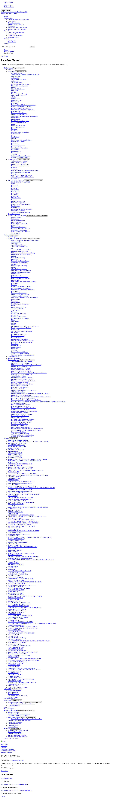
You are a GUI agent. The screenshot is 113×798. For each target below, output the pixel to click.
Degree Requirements (14, 23)
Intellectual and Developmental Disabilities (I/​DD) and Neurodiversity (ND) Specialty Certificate (38, 401)
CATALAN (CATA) (13, 472)
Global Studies (15, 117)
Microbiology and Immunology (20, 132)
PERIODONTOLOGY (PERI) (16, 618)
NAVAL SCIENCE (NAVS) (16, 593)
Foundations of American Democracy (21, 209)
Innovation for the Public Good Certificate (23, 398)
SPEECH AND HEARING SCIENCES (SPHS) (21, 668)
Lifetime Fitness (15, 207)
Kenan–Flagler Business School (20, 164)
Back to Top (4, 771)
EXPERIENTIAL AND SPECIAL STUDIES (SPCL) (23, 523)
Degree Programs (12, 237)
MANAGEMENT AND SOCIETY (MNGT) (20, 579)
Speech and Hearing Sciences (19, 352)
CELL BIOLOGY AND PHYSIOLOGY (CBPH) (22, 473)
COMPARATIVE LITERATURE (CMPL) (20, 491)
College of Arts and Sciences (19, 161)
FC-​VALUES (15, 190)
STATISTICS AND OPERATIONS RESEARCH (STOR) (24, 669)
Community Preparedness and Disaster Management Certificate (29, 373)
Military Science (15, 133)
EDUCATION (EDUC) (14, 510)
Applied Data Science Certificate (20, 363)
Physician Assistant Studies (18, 334)
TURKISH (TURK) (13, 676)
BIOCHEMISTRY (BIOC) (15, 457)
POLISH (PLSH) (13, 636)
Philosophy (14, 143)
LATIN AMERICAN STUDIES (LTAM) (19, 571)
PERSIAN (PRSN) (13, 620)
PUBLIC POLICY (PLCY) (15, 649)
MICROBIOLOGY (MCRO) (16, 590)
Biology (13, 87)
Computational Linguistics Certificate (21, 374)
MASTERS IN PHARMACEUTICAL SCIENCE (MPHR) (24, 582)
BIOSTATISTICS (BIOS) (15, 465)
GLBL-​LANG (15, 183)
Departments (11, 26)
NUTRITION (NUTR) (14, 601)
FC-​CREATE (15, 187)
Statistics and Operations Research (20, 156)
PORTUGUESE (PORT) (15, 639)
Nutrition (13, 138)
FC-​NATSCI (15, 193)
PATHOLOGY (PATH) (14, 614)
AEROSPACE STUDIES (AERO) (18, 440)
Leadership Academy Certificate (20, 406)
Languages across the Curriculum (20, 228)
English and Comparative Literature (21, 106)
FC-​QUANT (15, 196)
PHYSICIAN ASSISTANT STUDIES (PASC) (21, 633)
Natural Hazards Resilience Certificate (22, 414)
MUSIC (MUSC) (13, 591)
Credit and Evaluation (14, 717)
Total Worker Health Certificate (20, 433)
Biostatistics (14, 90)
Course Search (12, 42)
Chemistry (14, 92)
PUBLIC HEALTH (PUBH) (16, 647)
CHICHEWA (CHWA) (14, 478)
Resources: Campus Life (14, 732)
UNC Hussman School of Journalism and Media (24, 170)
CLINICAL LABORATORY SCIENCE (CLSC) (22, 486)
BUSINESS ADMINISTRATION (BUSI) (20, 469)
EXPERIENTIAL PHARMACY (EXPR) (19, 524)
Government (14, 169)
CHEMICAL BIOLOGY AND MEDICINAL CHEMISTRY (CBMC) (28, 475)
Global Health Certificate (18, 392)
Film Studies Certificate (17, 389)
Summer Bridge (15, 233)
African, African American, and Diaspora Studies (25, 74)
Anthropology (15, 78)
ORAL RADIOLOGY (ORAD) (17, 610)
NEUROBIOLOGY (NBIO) (16, 594)
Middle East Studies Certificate (20, 409)
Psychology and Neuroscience (19, 148)
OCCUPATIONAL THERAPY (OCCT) (19, 604)
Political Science (15, 146)
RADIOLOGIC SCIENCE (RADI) (18, 650)
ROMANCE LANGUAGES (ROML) (19, 655)
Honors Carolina (16, 222)
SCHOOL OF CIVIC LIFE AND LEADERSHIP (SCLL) (24, 658)
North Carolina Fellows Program (20, 231)
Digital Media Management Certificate (22, 384)
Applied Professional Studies (19, 246)
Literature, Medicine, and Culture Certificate (23, 408)
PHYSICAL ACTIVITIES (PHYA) (18, 631)
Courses (6, 39)
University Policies (13, 727)
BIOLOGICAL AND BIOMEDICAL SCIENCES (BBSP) (24, 461)
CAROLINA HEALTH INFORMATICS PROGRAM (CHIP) (25, 470)
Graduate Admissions (14, 705)
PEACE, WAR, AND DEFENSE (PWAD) (20, 615)
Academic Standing (13, 712)
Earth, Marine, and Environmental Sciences (23, 105)
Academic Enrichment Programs (17, 29)
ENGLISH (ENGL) (13, 513)
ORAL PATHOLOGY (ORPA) (17, 609)
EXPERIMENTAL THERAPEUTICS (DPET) (21, 526)
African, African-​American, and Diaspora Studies (25, 240)
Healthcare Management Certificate (21, 395)
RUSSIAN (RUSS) (13, 657)
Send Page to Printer (6, 778)
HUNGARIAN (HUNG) (15, 555)
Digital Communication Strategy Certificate (23, 381)
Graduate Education (13, 37)
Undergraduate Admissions (15, 702)
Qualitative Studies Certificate (19, 424)
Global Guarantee (16, 217)
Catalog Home (8, 5)
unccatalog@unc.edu (17, 760)
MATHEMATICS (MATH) (15, 587)
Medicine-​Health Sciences (18, 122)
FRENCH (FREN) (13, 529)
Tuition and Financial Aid (11, 738)
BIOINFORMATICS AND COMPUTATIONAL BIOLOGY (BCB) (27, 459)
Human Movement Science (18, 307)
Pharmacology (15, 329)
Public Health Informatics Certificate (21, 420)
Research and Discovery (18, 201)
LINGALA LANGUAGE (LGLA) (18, 574)
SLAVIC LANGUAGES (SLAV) (17, 661)
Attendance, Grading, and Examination (19, 714)
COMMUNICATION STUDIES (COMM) (20, 489)
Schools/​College (12, 159)
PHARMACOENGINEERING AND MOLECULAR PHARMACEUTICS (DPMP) (32, 623)
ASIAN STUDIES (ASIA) (15, 454)
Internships (14, 225)
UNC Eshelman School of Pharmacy (21, 175)
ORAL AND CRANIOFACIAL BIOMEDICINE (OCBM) (24, 607)
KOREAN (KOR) (13, 566)
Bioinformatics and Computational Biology (23, 253)
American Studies (16, 76)
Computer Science (16, 100)
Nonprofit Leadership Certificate (20, 416)
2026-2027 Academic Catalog (9, 13)
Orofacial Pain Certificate (18, 417)
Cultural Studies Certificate (18, 376)
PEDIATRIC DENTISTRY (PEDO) (18, 617)
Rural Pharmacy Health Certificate (20, 427)
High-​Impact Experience (18, 202)
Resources (7, 728)
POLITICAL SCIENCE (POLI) (17, 638)
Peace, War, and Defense (18, 141)
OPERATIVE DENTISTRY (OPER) (18, 606)
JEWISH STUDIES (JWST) (16, 564)
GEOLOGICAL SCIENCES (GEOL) (18, 534)
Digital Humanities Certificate (19, 382)
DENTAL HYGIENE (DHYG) (17, 500)
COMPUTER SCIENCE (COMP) (17, 492)
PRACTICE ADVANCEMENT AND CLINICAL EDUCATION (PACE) (29, 641)
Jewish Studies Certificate (18, 403)
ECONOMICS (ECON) (14, 508)
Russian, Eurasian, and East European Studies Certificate (27, 428)
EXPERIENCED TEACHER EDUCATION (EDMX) (23, 521)
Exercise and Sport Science (18, 113)
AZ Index (7, 4)
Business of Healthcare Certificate (20, 368)
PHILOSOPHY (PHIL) (14, 630)
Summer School (15, 178)
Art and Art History (16, 82)
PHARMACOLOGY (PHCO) (16, 625)
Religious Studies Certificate (19, 425)
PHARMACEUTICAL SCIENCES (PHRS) (20, 622)
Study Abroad (15, 219)
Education (14, 167)
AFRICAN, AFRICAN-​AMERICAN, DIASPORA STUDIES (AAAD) (28, 441)
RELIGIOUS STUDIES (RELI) (17, 653)
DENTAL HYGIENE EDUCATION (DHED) (21, 502)
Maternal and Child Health (18, 313)
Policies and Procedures (10, 710)
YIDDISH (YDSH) (13, 685)
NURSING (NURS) (13, 599)
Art (12, 248)
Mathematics (14, 130)
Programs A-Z (12, 21)
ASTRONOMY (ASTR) (15, 456)
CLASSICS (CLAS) (13, 484)
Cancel (3, 796)
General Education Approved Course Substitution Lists (26, 719)
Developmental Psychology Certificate (22, 379)
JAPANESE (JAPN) (13, 563)
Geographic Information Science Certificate (23, 390)
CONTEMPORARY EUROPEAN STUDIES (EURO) (23, 494)
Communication (15, 98)
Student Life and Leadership (19, 230)
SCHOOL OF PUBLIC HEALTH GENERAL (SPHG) (23, 660)
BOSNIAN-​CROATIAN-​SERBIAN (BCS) (20, 467)
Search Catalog (5, 46)
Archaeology (15, 81)
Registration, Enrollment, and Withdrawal (19, 720)
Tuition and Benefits (13, 725)
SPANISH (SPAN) (13, 666)
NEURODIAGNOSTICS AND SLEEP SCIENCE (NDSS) (25, 596)
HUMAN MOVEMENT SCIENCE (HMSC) (21, 553)
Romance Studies (16, 153)
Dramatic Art (15, 101)
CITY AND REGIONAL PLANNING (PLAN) (21, 481)
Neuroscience (15, 321)
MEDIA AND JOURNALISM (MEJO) (19, 588)
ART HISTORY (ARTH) (15, 453)
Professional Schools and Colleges (17, 27)
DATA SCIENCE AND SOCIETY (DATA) (20, 497)
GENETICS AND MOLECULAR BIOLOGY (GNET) (23, 531)
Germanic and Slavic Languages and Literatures (24, 116)
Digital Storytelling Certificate (19, 385)
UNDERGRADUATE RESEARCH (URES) (21, 679)
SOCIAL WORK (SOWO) (15, 663)
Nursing (13, 174)
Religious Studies (16, 151)
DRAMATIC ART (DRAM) (16, 504)
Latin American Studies (17, 127)
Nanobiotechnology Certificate (19, 412)
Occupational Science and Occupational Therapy (25, 326)
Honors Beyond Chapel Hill (19, 223)
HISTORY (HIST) (13, 551)
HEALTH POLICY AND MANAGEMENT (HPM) (23, 547)
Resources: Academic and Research (18, 730)
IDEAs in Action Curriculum (16, 24)
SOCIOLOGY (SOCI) (14, 665)
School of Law (15, 310)
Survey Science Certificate (18, 432)
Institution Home (9, 7)
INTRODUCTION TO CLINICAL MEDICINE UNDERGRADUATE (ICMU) (30, 559)
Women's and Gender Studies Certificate (22, 435)
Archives (6, 43)
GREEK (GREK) (13, 543)
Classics (13, 97)
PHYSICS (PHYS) (13, 634)
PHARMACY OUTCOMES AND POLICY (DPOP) (23, 628)
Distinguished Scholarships (18, 227)
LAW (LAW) (11, 569)
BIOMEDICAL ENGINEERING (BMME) (20, 464)
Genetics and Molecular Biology (20, 294)
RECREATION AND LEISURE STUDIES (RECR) (23, 652)
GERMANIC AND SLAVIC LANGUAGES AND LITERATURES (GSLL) (30, 537)
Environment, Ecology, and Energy (21, 108)
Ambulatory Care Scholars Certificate (21, 361)
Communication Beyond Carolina (20, 204)
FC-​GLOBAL (15, 191)
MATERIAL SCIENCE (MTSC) (17, 583)
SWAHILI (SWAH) (13, 673)
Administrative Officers (14, 690)
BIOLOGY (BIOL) (13, 462)
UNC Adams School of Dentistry (20, 172)
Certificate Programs (13, 360)
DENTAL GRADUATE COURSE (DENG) (20, 499)
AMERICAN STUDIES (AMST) (17, 443)
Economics (14, 103)
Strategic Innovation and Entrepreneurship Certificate (26, 430)
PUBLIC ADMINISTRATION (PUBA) (19, 646)
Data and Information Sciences (19, 166)
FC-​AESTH (14, 185)
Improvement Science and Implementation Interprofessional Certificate (30, 396)
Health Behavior (15, 119)
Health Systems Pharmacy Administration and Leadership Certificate (30, 393)
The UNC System (13, 697)
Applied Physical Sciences (18, 79)
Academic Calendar (9, 698)
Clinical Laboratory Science (19, 269)
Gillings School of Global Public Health (22, 177)
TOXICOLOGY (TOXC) (15, 674)
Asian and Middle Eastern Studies (20, 84)
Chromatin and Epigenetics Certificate (21, 371)
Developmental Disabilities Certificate (21, 377)
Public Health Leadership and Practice (22, 342)
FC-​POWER (15, 195)
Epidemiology (15, 291)
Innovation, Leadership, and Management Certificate (26, 400)
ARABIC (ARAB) (13, 448)
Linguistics (14, 129)
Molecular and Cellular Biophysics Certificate (24, 411)
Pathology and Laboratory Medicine (21, 140)
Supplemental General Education (20, 212)
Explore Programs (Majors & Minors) (18, 19)
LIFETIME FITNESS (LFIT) (16, 572)
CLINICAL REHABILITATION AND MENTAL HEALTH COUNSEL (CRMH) (31, 488)
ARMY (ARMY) (13, 451)
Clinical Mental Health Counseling (21, 270)
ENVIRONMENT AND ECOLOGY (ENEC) (21, 515)
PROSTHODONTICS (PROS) (17, 642)
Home (6, 16)
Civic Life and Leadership (18, 95)
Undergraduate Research (18, 220)
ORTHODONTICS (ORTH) (16, 612)
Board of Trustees (13, 692)
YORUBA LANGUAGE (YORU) (18, 687)
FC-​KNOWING (16, 198)
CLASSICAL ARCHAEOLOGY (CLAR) (20, 483)
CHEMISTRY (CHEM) (14, 476)
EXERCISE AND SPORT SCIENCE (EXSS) (21, 520)
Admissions (7, 700)
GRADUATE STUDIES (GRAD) (17, 542)
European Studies (16, 111)
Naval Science (15, 137)
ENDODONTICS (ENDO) (15, 512)
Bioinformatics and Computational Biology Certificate (26, 365)
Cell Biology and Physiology (19, 262)
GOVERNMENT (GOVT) (15, 540)
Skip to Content (8, 2)
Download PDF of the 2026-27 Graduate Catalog (14, 784)
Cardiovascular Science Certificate (20, 369)
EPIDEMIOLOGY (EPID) (15, 518)
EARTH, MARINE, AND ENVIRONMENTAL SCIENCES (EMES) (28, 507)
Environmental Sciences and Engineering (22, 109)
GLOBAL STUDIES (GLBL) (16, 539)
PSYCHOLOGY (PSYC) (15, 644)
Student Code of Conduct (15, 722)
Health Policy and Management (20, 121)
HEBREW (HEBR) (13, 548)
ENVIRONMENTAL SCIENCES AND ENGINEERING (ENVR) (27, 516)
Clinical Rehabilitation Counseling (20, 272)
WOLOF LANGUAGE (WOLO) (17, 684)
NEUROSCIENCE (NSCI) (15, 598)
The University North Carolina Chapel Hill (14, 12)
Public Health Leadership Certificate (21, 422)
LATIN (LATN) (12, 567)
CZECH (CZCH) (13, 496)
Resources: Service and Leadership (17, 736)
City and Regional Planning (19, 94)
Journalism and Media (17, 309)
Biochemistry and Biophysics (19, 86)
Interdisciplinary (15, 206)
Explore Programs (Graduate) (16, 32)
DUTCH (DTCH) (13, 505)
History (13, 124)
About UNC (7, 689)
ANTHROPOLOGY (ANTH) (16, 445)
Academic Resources (14, 358)
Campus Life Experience (18, 210)
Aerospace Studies (16, 73)
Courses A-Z (11, 40)
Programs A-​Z (12, 69)
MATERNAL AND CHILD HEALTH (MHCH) (21, 585)
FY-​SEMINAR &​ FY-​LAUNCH (20, 182)
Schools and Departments (15, 35)
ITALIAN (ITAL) (13, 561)
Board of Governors (13, 694)
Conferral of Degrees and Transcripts (18, 715)
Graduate (6, 31)
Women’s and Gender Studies (19, 157)
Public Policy (15, 149)
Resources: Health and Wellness (17, 735)
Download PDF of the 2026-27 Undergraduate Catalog (16, 790)
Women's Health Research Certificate (21, 436)
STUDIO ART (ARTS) (14, 671)
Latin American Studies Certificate (20, 404)
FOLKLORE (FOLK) (14, 528)
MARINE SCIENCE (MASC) (16, 580)
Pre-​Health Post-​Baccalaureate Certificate (22, 419)
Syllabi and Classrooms (14, 723)
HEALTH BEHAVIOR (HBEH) (17, 545)
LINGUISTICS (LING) (14, 575)
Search (32, 46)
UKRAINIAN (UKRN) (14, 677)
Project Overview (9, 51)
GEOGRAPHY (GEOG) (15, 532)
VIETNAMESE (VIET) (14, 681)
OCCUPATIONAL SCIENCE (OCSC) (19, 602)
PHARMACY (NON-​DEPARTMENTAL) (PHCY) (22, 626)
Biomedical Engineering (18, 89)
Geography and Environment (19, 114)
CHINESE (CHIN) (13, 480)
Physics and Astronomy (17, 145)
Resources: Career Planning (15, 733)
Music (13, 135)
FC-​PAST (14, 188)
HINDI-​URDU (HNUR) (15, 550)
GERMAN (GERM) (13, 535)
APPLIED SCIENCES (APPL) (17, 446)
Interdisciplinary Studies (18, 125)
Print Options (4, 56)
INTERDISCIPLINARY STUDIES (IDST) (20, 558)
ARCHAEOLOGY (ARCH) (16, 449)
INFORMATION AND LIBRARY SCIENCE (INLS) (23, 556)
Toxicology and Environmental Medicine (22, 355)
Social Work (14, 348)
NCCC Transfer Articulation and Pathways (23, 704)
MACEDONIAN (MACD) (15, 577)
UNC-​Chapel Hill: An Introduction (17, 695)
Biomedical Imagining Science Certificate (22, 366)
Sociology (14, 154)
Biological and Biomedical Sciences (21, 254)
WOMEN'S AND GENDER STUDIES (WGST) (22, 682)
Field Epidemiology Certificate (19, 387)
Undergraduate (8, 18)
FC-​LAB (13, 199)
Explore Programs (9, 709)
